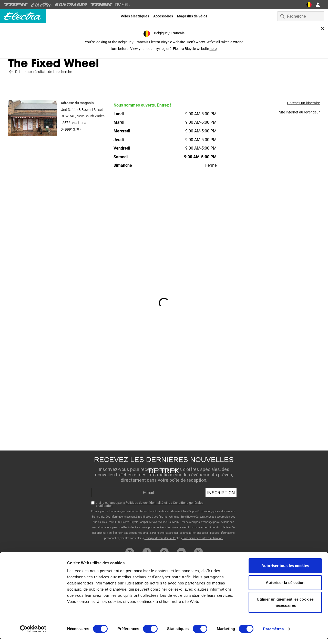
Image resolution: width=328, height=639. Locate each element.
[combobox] (301, 16)
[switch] (150, 629)
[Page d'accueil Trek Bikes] (16, 4)
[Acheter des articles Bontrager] (71, 4)
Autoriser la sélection (285, 582)
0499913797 (71, 129)
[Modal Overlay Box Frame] (164, 498)
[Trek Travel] (110, 4)
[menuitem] (135, 16)
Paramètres (273, 629)
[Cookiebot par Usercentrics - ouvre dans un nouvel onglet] (33, 629)
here (213, 49)
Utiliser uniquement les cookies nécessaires (285, 602)
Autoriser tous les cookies (285, 565)
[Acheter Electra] (41, 5)
